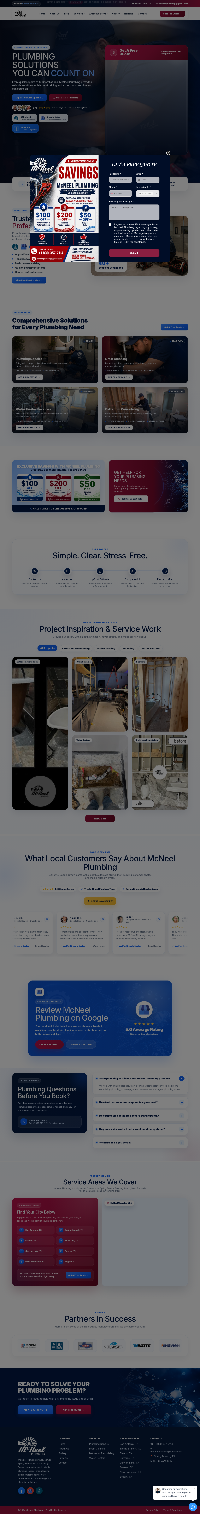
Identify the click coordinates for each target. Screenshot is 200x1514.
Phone (113, 187)
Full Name (115, 174)
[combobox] (112, 193)
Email (139, 174)
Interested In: (143, 187)
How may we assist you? (121, 201)
